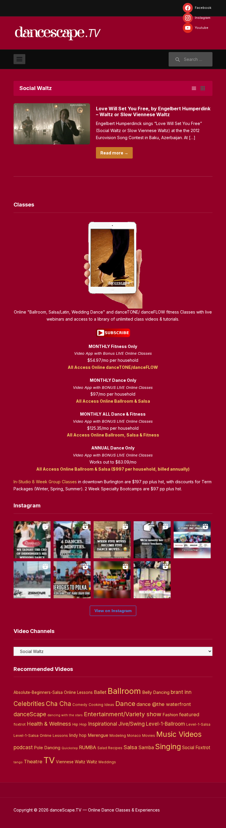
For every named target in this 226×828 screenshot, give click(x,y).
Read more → (114, 152)
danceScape (30, 714)
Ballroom (124, 691)
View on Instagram (113, 610)
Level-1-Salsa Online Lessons (41, 735)
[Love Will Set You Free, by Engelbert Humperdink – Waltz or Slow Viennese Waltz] (52, 123)
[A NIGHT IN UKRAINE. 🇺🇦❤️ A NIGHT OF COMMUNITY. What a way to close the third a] (112, 579)
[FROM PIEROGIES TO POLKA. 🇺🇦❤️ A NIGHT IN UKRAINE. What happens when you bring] (72, 579)
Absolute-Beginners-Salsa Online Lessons (53, 692)
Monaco (134, 736)
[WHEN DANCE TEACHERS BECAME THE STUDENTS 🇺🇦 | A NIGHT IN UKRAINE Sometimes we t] (152, 539)
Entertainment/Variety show (122, 714)
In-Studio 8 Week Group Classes (45, 481)
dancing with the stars (65, 715)
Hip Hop (79, 724)
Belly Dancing (156, 692)
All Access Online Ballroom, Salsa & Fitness (113, 434)
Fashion (170, 714)
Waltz (92, 761)
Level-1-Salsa (198, 724)
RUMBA (87, 747)
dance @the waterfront (164, 704)
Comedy (79, 705)
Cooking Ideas (101, 704)
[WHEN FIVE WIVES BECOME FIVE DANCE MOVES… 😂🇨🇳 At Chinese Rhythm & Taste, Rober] (112, 539)
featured (189, 714)
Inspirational (102, 724)
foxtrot (20, 724)
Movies (148, 735)
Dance (125, 703)
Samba (146, 747)
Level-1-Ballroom (165, 724)
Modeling (117, 735)
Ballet (100, 692)
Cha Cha (58, 703)
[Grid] (203, 88)
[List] (194, 88)
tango (18, 762)
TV (49, 760)
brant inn (181, 692)
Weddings (107, 762)
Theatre (33, 761)
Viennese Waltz (70, 761)
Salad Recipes (109, 748)
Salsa (130, 747)
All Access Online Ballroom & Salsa (113, 401)
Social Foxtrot (196, 747)
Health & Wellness (49, 723)
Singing (168, 746)
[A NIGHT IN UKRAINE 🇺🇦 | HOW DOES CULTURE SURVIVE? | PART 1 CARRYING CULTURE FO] (32, 579)
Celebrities (29, 703)
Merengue (98, 735)
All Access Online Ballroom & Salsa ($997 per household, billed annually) (113, 469)
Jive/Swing (131, 724)
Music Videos (179, 734)
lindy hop (78, 735)
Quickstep (70, 748)
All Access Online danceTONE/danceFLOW (113, 367)
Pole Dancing (47, 747)
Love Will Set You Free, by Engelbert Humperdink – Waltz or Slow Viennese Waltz (153, 112)
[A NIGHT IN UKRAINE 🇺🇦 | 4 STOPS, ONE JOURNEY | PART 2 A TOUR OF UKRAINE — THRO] (192, 539)
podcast (23, 747)
